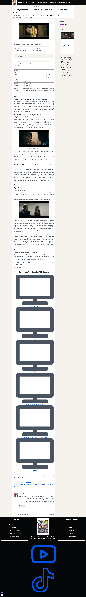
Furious (35, 470)
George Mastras (41, 484)
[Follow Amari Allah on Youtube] (24, 506)
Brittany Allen (23, 484)
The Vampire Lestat (34, 306)
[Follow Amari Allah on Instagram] (22, 506)
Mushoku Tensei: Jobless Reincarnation (34, 404)
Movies (71, 533)
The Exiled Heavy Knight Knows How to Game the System (34, 437)
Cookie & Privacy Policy (14, 530)
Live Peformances (71, 530)
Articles (71, 522)
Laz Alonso (48, 484)
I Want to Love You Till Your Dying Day (35, 371)
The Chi (35, 339)
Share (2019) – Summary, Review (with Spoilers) (45, 512)
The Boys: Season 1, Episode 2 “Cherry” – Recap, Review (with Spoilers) (23, 512)
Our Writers (14, 542)
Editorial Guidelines (14, 536)
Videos (69, 2)
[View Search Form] (73, 3)
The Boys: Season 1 (34, 486)
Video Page (71, 542)
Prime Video (21, 486)
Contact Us (14, 527)
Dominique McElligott (32, 484)
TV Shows (39, 2)
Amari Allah (16, 17)
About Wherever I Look (14, 524)
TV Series (71, 539)
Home (14, 6)
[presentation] (67, 35)
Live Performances (62, 2)
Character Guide (53, 2)
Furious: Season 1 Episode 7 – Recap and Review (66, 46)
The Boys (26, 486)
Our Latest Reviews (71, 536)
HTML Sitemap (14, 539)
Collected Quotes (71, 527)
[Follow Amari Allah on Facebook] (20, 506)
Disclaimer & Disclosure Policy (15, 533)
